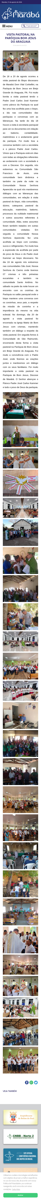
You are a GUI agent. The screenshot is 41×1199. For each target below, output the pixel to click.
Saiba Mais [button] (16, 1189)
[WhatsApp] (31, 1083)
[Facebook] (26, 1083)
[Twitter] (36, 1083)
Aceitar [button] (20, 1195)
